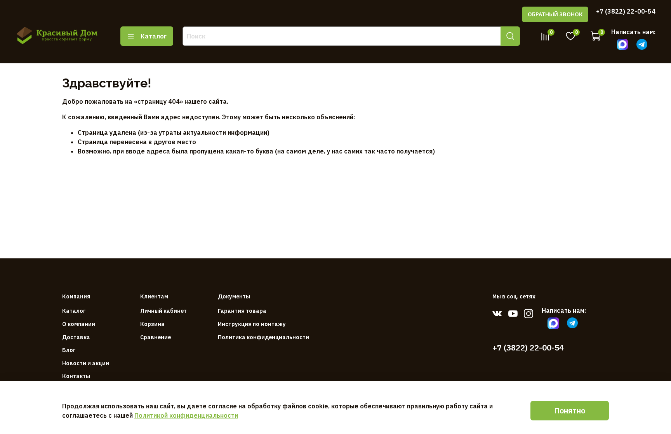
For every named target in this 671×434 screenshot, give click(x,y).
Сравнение (155, 337)
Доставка (76, 337)
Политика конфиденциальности (263, 337)
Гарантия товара (242, 310)
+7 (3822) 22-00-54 (625, 11)
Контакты (76, 376)
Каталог (154, 36)
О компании (78, 324)
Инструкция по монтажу (252, 324)
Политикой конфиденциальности (186, 415)
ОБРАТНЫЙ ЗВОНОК (555, 14)
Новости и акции (85, 363)
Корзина (152, 324)
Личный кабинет (163, 310)
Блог (69, 350)
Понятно (569, 410)
